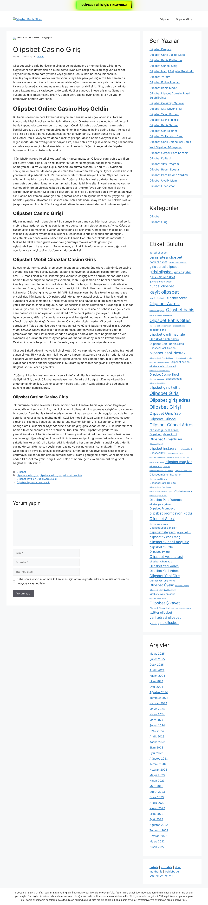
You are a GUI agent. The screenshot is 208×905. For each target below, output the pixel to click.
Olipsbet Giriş (184, 19)
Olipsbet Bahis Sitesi (170, 320)
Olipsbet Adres (176, 298)
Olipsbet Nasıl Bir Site (163, 482)
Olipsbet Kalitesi (160, 158)
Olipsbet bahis (180, 309)
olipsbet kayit (186, 449)
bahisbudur (172, 871)
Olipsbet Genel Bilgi (158, 383)
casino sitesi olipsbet (178, 262)
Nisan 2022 (157, 847)
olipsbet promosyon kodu (171, 513)
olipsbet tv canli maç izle (169, 542)
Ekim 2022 (156, 813)
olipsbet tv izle (161, 547)
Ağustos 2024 (159, 692)
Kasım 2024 (157, 675)
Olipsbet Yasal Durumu (164, 114)
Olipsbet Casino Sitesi (164, 374)
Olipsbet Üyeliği (182, 586)
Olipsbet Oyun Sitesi (158, 496)
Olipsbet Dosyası (160, 49)
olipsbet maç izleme (160, 466)
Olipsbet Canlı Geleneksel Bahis (170, 141)
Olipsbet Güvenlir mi (166, 439)
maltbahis (156, 871)
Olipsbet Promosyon (163, 508)
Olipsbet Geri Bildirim (163, 130)
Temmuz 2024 (159, 697)
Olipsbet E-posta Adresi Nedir (33, 482)
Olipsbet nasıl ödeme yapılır (161, 491)
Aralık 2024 (157, 670)
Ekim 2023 (156, 747)
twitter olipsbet (161, 612)
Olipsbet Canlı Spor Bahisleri (161, 358)
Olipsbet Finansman (163, 186)
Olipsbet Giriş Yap (165, 413)
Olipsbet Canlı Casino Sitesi (167, 54)
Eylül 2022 (156, 819)
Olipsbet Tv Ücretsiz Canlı (166, 136)
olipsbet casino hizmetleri (163, 366)
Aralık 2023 (157, 736)
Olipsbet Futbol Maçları (165, 82)
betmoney (156, 875)
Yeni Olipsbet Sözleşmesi (166, 147)
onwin (169, 875)
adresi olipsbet (159, 252)
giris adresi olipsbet (164, 267)
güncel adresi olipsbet (161, 281)
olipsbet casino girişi (51, 475)
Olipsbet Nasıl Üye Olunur (160, 487)
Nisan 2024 (157, 714)
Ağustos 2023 (159, 758)
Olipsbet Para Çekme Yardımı (169, 175)
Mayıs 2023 (157, 775)
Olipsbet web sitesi (166, 556)
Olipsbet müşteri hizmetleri (166, 474)
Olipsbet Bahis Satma (164, 125)
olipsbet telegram (163, 532)
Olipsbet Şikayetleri (159, 608)
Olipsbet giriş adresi (171, 400)
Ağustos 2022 (159, 825)
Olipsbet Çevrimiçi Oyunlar (167, 103)
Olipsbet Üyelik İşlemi (163, 180)
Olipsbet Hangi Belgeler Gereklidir (172, 71)
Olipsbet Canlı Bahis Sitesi (167, 343)
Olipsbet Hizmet (156, 444)
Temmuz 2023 (159, 764)
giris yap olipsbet (162, 277)
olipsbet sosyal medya (159, 524)
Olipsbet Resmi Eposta (164, 169)
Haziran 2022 (158, 836)
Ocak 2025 (157, 664)
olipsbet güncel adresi (164, 430)
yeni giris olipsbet (164, 622)
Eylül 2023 (156, 753)
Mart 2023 (156, 786)
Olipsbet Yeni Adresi (164, 571)
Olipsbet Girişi (165, 407)
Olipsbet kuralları (157, 462)
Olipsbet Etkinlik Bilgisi (164, 119)
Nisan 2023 (157, 780)
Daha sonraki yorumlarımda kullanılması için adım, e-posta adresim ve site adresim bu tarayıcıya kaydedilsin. (73, 581)
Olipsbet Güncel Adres (171, 424)
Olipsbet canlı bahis (164, 339)
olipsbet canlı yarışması (159, 362)
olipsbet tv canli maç (165, 537)
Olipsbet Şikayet (165, 603)
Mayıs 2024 (157, 708)
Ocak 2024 (157, 731)
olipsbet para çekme (160, 504)
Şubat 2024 (157, 725)
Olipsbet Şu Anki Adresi (181, 608)
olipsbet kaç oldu (175, 453)
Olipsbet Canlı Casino (163, 348)
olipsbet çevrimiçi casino (162, 594)
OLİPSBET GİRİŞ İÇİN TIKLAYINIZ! (104, 5)
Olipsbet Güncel (163, 419)
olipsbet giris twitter (166, 387)
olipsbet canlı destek (168, 353)
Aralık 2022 (157, 802)
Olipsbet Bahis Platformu (166, 60)
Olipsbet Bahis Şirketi (163, 88)
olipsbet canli (158, 329)
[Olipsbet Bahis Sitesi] (27, 19)
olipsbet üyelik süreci (158, 598)
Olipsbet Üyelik (162, 585)
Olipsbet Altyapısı (157, 311)
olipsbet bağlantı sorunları (160, 326)
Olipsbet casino (180, 362)
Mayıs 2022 (157, 841)
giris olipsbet (182, 272)
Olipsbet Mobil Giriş (183, 471)
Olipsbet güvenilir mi (163, 434)
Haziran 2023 (158, 769)
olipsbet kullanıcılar (158, 457)
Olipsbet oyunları (183, 491)
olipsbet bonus (179, 326)
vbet (178, 867)
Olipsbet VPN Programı (165, 164)
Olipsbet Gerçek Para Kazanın (169, 153)
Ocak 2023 (157, 797)
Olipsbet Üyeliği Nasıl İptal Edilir (163, 590)
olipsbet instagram (164, 448)
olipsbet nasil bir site (158, 479)
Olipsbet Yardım (160, 76)
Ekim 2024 (156, 681)
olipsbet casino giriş (28, 475)
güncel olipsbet (162, 286)
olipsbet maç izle (72, 475)
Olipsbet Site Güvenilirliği (166, 108)
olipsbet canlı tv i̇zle (183, 358)
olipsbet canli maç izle (167, 334)
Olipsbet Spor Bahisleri (163, 527)
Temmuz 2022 (159, 830)
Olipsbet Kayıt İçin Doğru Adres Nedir (37, 478)
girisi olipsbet (161, 272)
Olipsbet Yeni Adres (164, 566)
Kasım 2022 (157, 808)
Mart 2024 (156, 720)
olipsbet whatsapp (161, 561)
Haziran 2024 (158, 703)
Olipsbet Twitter (160, 551)
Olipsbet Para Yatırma (166, 500)
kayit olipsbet (164, 292)
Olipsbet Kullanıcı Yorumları (178, 457)
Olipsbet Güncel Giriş (163, 65)
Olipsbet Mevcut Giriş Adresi (161, 471)
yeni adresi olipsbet (165, 617)
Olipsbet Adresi (165, 303)
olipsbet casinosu (157, 379)
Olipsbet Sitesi (162, 518)
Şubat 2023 (157, 791)
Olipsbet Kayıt (158, 453)
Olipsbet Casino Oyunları (160, 371)
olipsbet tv (184, 532)
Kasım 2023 (157, 742)
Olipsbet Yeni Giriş (165, 576)
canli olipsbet (158, 262)
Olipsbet (164, 19)
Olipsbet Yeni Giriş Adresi (162, 580)
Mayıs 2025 (157, 653)
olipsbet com (174, 378)
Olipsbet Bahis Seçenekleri (161, 315)
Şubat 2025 (157, 659)
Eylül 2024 (156, 686)
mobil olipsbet (157, 298)
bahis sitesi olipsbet (166, 257)
